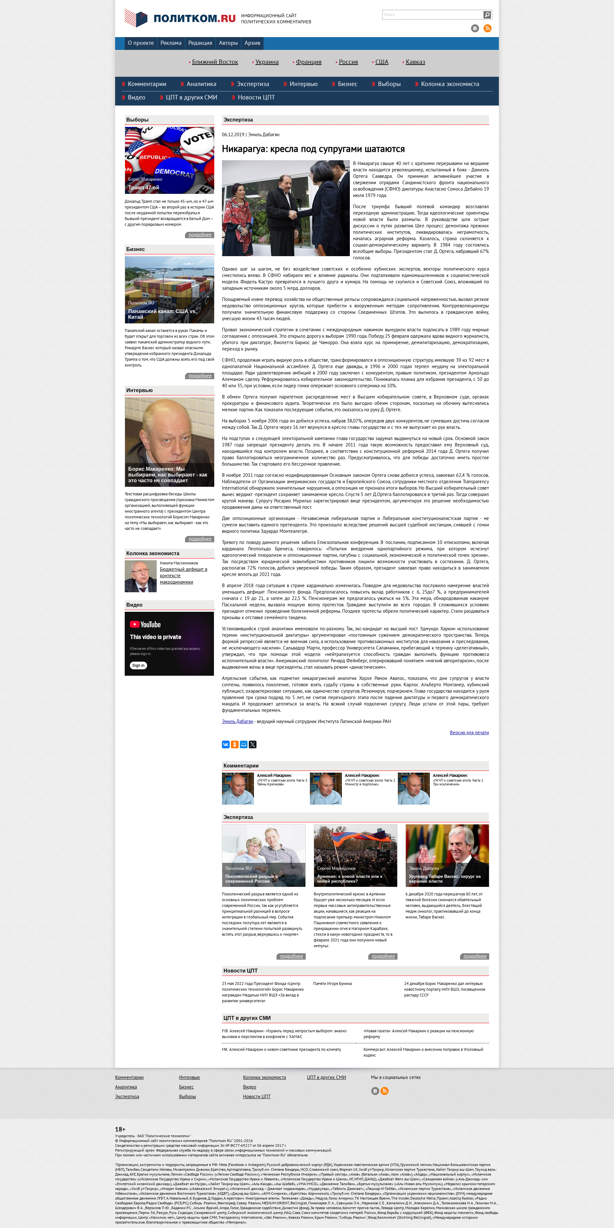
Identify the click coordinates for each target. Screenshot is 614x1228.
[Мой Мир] (244, 744)
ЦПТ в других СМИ (191, 97)
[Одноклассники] (235, 744)
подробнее (200, 235)
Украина (267, 62)
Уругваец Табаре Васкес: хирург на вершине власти (445, 879)
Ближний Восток (215, 62)
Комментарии (147, 84)
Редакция (200, 43)
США (382, 62)
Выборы (389, 84)
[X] (252, 744)
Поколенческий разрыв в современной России (251, 879)
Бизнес (348, 84)
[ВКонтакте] (226, 744)
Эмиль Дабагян (237, 721)
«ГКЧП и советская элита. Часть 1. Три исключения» (458, 782)
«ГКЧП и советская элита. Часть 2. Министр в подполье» (370, 782)
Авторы (228, 43)
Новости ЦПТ (256, 97)
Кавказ (415, 62)
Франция (309, 62)
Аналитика (201, 84)
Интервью (304, 84)
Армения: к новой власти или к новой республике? (349, 879)
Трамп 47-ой (143, 187)
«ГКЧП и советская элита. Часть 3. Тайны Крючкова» (282, 782)
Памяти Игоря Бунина (332, 983)
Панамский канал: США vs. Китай (162, 314)
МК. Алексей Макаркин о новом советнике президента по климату (281, 1049)
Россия (348, 62)
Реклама (171, 43)
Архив (252, 43)
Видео (137, 97)
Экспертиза (253, 84)
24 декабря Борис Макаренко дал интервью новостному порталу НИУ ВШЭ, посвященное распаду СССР (444, 989)
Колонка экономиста (450, 84)
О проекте (141, 43)
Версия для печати (469, 733)
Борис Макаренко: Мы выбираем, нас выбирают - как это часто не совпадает (167, 474)
